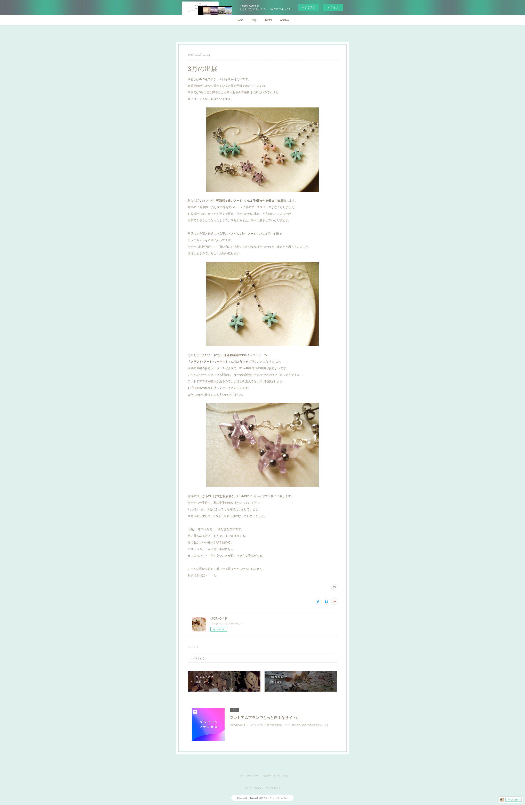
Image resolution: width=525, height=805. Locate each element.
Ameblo (284, 20)
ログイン (333, 7)
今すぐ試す (308, 7)
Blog (254, 20)
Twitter (268, 20)
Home (239, 20)
